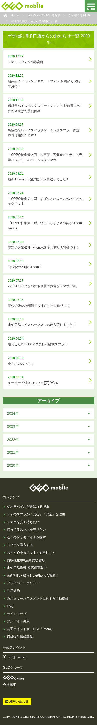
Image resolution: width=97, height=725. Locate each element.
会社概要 (9, 684)
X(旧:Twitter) (17, 657)
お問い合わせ (19, 701)
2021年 (13, 452)
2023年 (13, 426)
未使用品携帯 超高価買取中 (27, 568)
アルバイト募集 (18, 621)
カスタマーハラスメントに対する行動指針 (37, 598)
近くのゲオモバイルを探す (26, 537)
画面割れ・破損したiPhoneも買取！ (33, 575)
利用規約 (13, 591)
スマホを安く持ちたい (23, 522)
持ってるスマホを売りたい (26, 529)
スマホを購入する (20, 545)
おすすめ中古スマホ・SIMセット (31, 552)
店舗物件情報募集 (20, 637)
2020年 (13, 465)
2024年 (13, 413)
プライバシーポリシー (23, 583)
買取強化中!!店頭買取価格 (26, 560)
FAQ (10, 606)
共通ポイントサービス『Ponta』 (30, 629)
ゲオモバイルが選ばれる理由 (28, 506)
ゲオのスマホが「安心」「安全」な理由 (36, 514)
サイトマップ (16, 614)
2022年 (13, 440)
